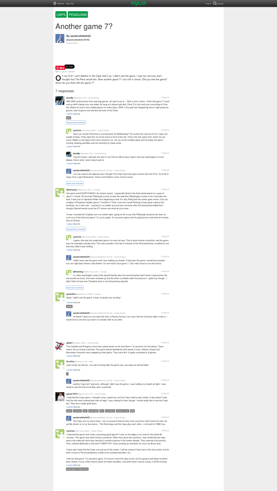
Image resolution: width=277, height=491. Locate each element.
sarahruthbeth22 (80, 36)
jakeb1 (69, 342)
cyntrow (77, 130)
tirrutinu (70, 361)
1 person (69, 114)
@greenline (81, 294)
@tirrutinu (79, 361)
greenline (71, 293)
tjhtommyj (71, 189)
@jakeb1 (77, 342)
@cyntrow (86, 130)
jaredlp (69, 97)
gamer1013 (71, 393)
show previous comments (76, 122)
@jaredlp (77, 97)
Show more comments (75, 183)
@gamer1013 (83, 393)
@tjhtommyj (82, 189)
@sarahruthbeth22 (74, 39)
